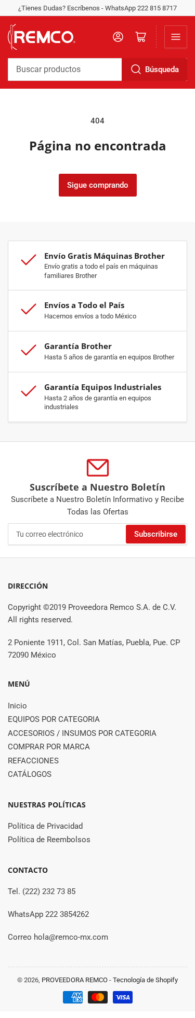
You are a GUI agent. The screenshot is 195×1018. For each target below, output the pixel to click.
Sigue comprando (97, 185)
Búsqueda (162, 69)
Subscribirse (155, 534)
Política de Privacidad (45, 826)
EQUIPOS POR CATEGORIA (54, 719)
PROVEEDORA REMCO (75, 980)
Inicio (17, 705)
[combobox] (97, 69)
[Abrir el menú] (175, 36)
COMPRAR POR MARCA (49, 746)
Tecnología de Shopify (145, 980)
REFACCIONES (33, 760)
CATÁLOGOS (29, 774)
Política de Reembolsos (49, 839)
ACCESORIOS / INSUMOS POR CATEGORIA (82, 733)
